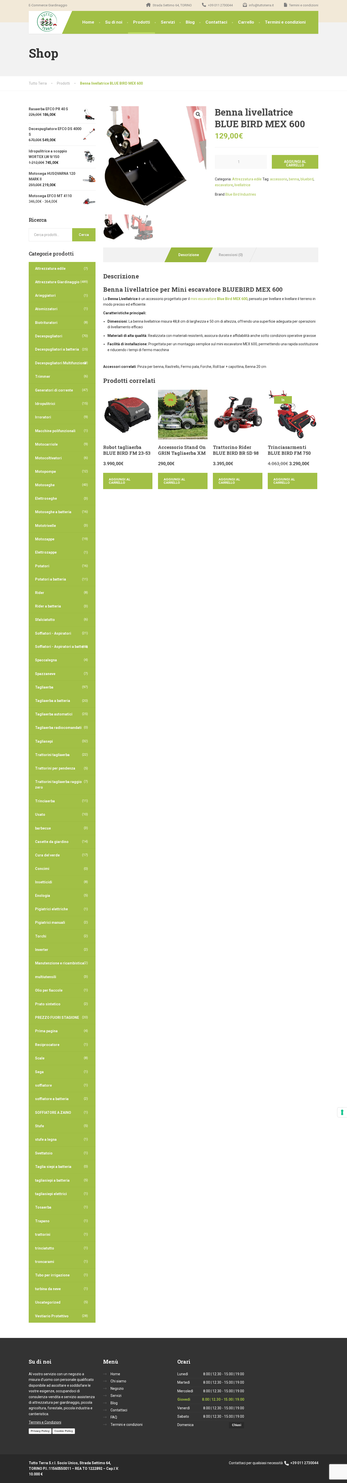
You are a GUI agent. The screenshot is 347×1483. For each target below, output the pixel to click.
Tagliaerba (44, 687)
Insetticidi (43, 882)
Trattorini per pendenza (55, 768)
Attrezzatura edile (247, 179)
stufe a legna (46, 1139)
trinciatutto (44, 1248)
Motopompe (45, 472)
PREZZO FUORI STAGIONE (57, 1018)
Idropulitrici (45, 404)
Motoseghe (45, 485)
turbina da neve (48, 1289)
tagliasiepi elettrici (51, 1194)
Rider (39, 593)
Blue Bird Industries (240, 194)
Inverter (41, 950)
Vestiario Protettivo (52, 1316)
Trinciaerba (45, 801)
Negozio (117, 1388)
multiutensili (45, 977)
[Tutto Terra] (43, 22)
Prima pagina (46, 1031)
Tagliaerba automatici (53, 714)
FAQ (114, 1417)
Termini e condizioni (285, 22)
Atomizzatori (46, 309)
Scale (39, 1058)
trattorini (42, 1234)
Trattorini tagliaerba (52, 755)
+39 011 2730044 (304, 1463)
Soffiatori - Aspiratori (53, 633)
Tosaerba (43, 1207)
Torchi (40, 936)
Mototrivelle (45, 526)
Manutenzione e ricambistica (59, 963)
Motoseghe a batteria (53, 512)
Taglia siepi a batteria (53, 1167)
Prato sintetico (47, 1004)
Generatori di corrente (54, 390)
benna (294, 179)
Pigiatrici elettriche (51, 909)
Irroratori (43, 417)
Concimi (42, 869)
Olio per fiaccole (48, 990)
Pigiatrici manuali (50, 922)
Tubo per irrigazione (52, 1275)
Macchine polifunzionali (55, 431)
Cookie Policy (63, 1431)
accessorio (278, 179)
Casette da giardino (52, 842)
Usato (40, 815)
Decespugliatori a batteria (57, 349)
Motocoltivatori (48, 458)
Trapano (42, 1221)
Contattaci (216, 22)
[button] (198, 114)
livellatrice (242, 185)
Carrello (246, 22)
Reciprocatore (47, 1045)
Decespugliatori (48, 336)
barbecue (43, 828)
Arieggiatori (45, 295)
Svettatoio (44, 1153)
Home (88, 22)
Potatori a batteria (50, 579)
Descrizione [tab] (188, 255)
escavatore (224, 185)
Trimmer (42, 376)
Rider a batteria (48, 606)
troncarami (44, 1262)
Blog (190, 22)
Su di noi (113, 22)
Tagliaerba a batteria (52, 701)
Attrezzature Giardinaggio (57, 282)
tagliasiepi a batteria (52, 1180)
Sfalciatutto (45, 620)
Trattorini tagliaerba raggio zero (58, 784)
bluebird (307, 179)
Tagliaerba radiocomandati (58, 728)
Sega (39, 1072)
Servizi (168, 22)
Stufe (39, 1126)
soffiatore (43, 1085)
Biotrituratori (46, 323)
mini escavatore (219, 299)
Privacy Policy (40, 1431)
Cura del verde (47, 855)
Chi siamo (118, 1381)
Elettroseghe (46, 498)
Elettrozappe (46, 552)
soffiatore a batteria (52, 1099)
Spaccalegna (46, 660)
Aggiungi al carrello (295, 163)
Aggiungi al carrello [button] (119, 481)
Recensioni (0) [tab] (231, 255)
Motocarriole (46, 444)
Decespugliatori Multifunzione (60, 363)
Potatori (42, 566)
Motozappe (44, 539)
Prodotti (141, 22)
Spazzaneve (45, 674)
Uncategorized (47, 1302)
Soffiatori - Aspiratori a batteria (61, 647)
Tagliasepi (44, 741)
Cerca (84, 235)
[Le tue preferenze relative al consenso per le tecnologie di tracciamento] (342, 1112)
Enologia (42, 896)
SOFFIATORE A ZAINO (53, 1113)
